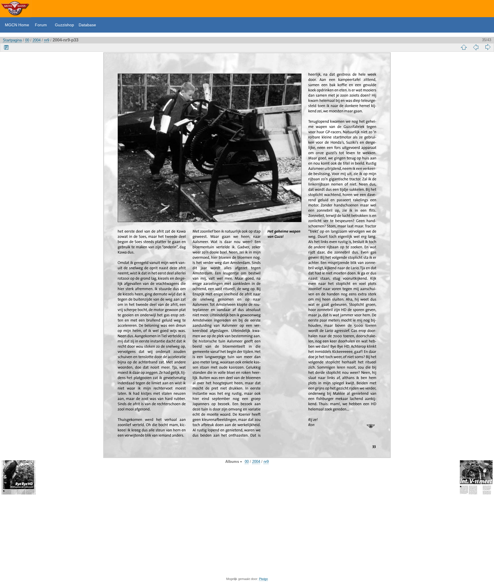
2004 (37, 40)
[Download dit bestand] (6, 47)
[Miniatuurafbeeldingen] (464, 47)
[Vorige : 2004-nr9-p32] (476, 47)
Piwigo (263, 579)
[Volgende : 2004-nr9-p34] (488, 47)
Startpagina (12, 40)
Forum (41, 25)
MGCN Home (17, 25)
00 (27, 40)
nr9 (46, 40)
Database (87, 25)
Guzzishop (64, 25)
